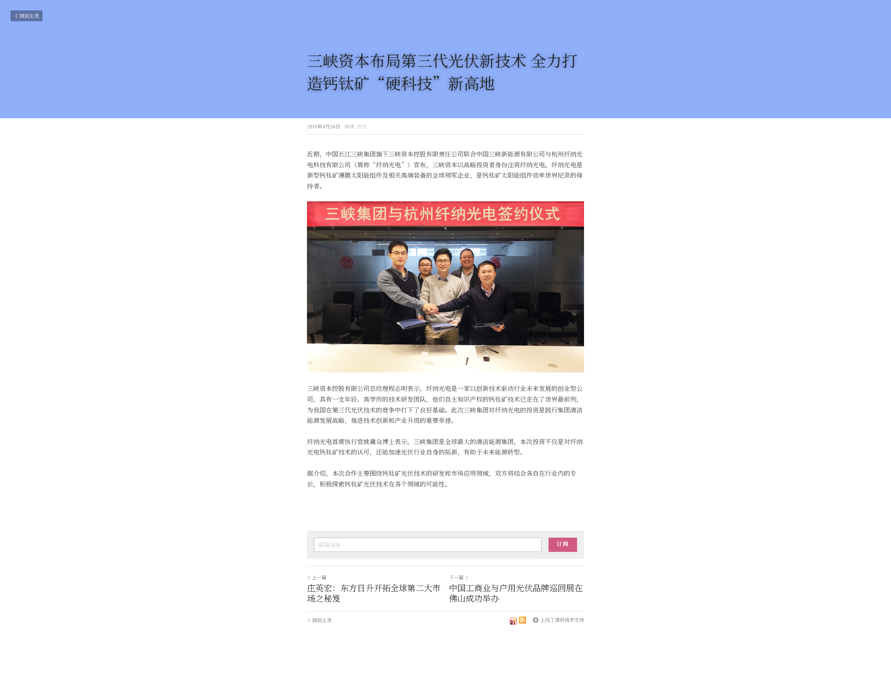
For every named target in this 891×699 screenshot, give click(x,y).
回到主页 (29, 15)
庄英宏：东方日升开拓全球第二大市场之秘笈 (374, 592)
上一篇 (319, 577)
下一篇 (456, 577)
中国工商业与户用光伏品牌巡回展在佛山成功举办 (516, 592)
